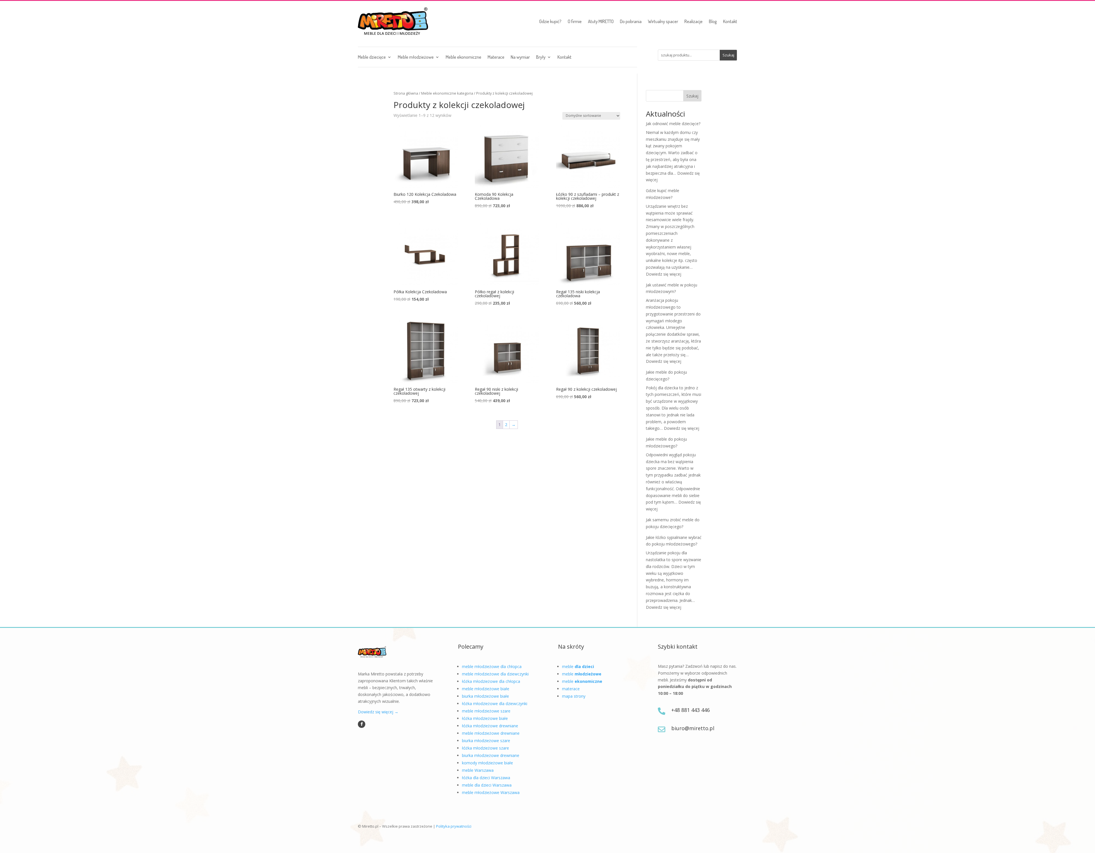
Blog (713, 21)
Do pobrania (631, 21)
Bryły (541, 57)
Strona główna (406, 93)
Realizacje (693, 21)
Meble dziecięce (372, 57)
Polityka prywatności (453, 826)
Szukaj (692, 96)
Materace (496, 57)
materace (571, 688)
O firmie (575, 21)
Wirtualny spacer (663, 21)
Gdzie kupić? (550, 21)
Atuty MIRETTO (601, 21)
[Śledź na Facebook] (361, 724)
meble (578, 666)
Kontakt (730, 21)
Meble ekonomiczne (463, 57)
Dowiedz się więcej (663, 274)
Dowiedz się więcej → (378, 711)
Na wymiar (520, 57)
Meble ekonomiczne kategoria (447, 93)
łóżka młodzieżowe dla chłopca (491, 681)
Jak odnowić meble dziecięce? (673, 123)
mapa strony (573, 696)
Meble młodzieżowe (416, 57)
